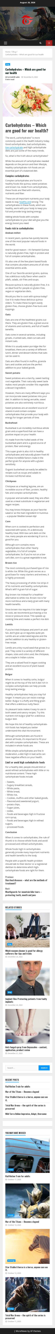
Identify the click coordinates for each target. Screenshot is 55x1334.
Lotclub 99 (27, 29)
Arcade (10, 1215)
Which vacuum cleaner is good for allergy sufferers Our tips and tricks (27, 930)
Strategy (11, 1261)
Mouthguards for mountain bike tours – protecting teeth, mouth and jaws (23, 892)
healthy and (25, 201)
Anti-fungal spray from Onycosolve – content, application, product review (27, 1026)
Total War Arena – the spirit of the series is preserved (27, 1294)
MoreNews (21, 1331)
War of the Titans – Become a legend (22, 1091)
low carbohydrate (14, 147)
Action (10, 1170)
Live (49, 43)
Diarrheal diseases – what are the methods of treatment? (26, 880)
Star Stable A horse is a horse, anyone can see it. (27, 1246)
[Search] (40, 43)
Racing (10, 1309)
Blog (7, 64)
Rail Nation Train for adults (17, 1086)
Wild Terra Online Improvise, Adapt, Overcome (25, 1113)
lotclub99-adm (13, 77)
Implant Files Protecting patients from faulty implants (27, 978)
